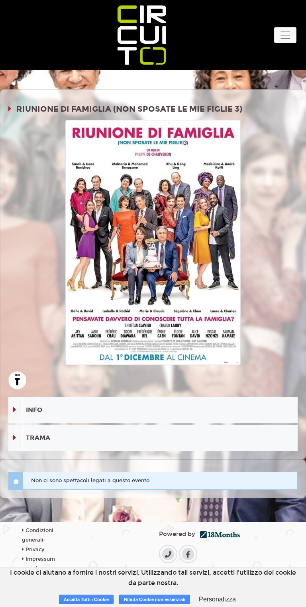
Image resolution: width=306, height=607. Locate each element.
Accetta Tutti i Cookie (86, 599)
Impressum (39, 559)
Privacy (34, 549)
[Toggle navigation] (285, 35)
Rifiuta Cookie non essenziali (154, 599)
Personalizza (217, 599)
